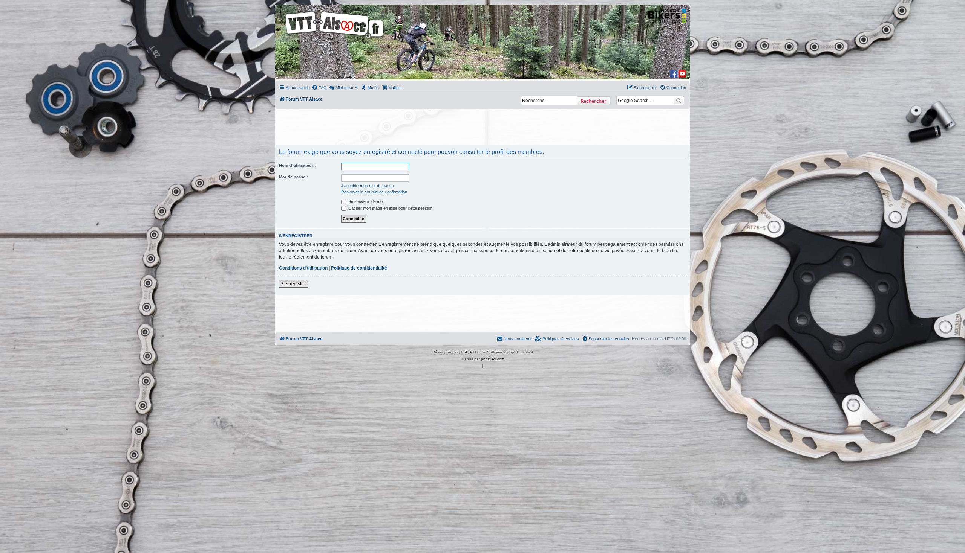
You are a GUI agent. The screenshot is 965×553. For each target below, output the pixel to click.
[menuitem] (319, 87)
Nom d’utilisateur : (297, 165)
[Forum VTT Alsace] (334, 38)
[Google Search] (678, 100)
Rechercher (594, 100)
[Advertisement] (482, 128)
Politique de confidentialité (359, 268)
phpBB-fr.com (492, 359)
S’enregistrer (293, 283)
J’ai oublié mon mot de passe (367, 185)
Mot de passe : (293, 177)
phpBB (465, 352)
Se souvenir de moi (365, 201)
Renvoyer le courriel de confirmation (374, 192)
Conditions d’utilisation (303, 268)
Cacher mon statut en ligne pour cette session (389, 208)
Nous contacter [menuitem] (518, 339)
